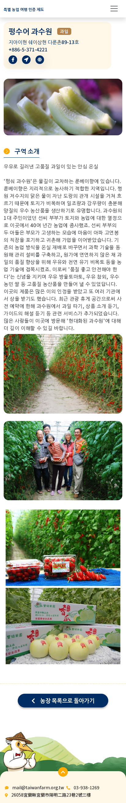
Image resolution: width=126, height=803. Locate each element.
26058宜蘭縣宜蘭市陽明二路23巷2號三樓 (51, 795)
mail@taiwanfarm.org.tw (38, 787)
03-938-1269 (86, 787)
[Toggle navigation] (114, 8)
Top (109, 771)
